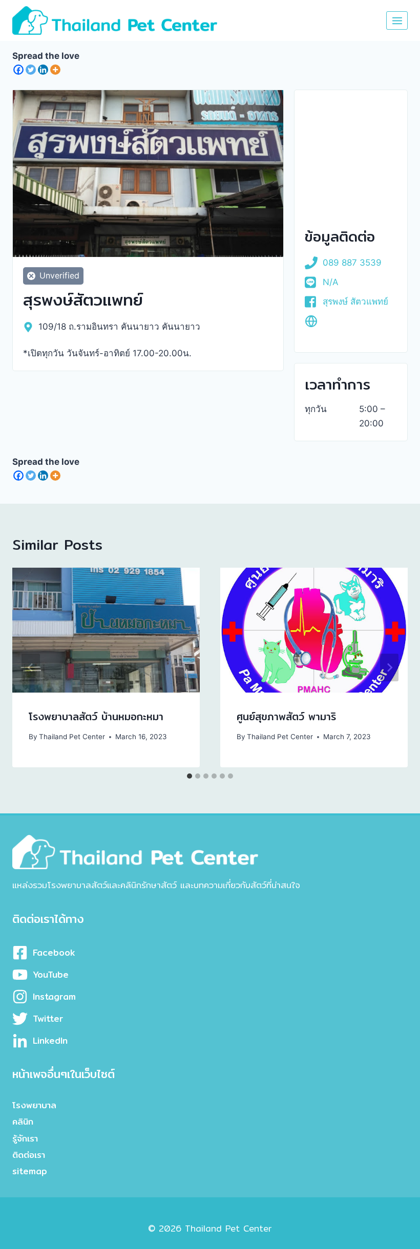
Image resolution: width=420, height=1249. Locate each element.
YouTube (51, 974)
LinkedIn (50, 1040)
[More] (55, 69)
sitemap (29, 1171)
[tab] (189, 776)
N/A (331, 282)
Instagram (54, 996)
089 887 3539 (352, 262)
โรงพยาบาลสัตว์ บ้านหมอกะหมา (96, 716)
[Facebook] (18, 69)
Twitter (48, 1018)
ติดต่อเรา (28, 1154)
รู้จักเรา (25, 1138)
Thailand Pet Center (72, 737)
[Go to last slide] (31, 667)
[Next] (389, 667)
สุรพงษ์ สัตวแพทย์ (355, 301)
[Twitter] (31, 69)
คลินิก (22, 1121)
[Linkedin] (43, 69)
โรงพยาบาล (34, 1105)
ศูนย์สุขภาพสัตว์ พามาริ (286, 716)
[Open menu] (397, 20)
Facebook (54, 952)
